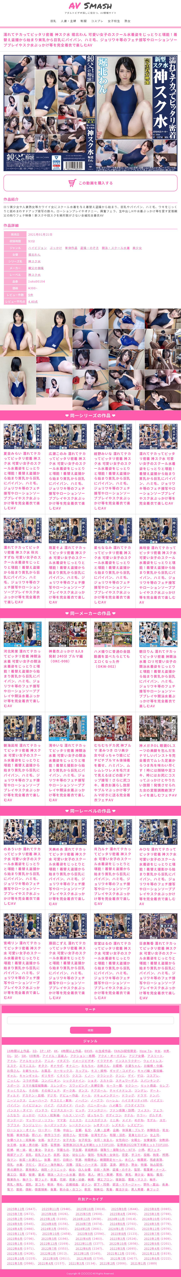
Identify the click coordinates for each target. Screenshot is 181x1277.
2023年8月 (118, 1233)
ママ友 (61, 1120)
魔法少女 (122, 1189)
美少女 (137, 248)
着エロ (11, 1174)
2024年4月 (15, 1228)
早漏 (78, 1159)
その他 (33, 1090)
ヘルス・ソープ (73, 1115)
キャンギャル (28, 1075)
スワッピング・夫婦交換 (86, 1085)
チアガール (98, 1090)
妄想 (44, 1145)
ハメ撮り (115, 1105)
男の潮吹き (14, 1169)
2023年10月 (51, 1233)
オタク (42, 1065)
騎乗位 (98, 1189)
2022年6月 (83, 1248)
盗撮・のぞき (89, 248)
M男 (166, 1051)
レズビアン (135, 1125)
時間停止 (90, 1159)
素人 (91, 1174)
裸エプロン (105, 1179)
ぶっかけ (56, 248)
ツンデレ (141, 1090)
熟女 (127, 21)
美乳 (128, 1174)
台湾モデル (99, 1135)
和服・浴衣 (117, 1135)
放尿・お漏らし (30, 1159)
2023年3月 (117, 1238)
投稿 (147, 1154)
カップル (81, 1070)
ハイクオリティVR (134, 1100)
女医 (41, 1140)
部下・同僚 (101, 1184)
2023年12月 (151, 1228)
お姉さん (103, 1065)
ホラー (141, 1115)
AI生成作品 (103, 1051)
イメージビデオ (83, 1061)
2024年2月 (82, 1228)
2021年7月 (118, 1258)
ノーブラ (97, 1100)
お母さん (13, 1070)
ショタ (92, 1080)
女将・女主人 (103, 1140)
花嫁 (63, 1179)
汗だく (30, 1164)
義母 (159, 1174)
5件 (30, 295)
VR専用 (34, 1056)
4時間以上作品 (71, 1051)
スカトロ (106, 1080)
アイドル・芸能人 (54, 1056)
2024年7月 (83, 1224)
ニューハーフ (38, 1100)
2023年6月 (15, 1238)
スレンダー (58, 1085)
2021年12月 (115, 1253)
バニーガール (96, 1105)
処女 (165, 1130)
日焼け (67, 1159)
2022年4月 (152, 1248)
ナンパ (154, 1095)
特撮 (144, 1164)
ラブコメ (13, 1125)
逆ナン (86, 1184)
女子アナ (54, 1140)
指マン (11, 1159)
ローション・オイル (21, 1130)
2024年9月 (15, 1224)
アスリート (155, 1056)
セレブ (164, 1085)
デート (154, 1090)
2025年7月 (15, 1214)
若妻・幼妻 (77, 1179)
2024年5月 (152, 1224)
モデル (151, 1120)
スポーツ (13, 1085)
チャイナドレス (120, 1090)
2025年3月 (152, 1214)
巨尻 (57, 1154)
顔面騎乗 (41, 1189)
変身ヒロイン (138, 1135)
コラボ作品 (30, 1080)
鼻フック (153, 1189)
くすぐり (63, 1075)
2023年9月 (85, 1233)
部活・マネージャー (126, 1184)
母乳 (10, 1164)
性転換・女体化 (108, 1154)
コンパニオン (50, 1080)
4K (56, 1051)
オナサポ (56, 1065)
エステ (11, 1065)
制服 (84, 21)
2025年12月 (16, 1209)
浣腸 (69, 1164)
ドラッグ (128, 1095)
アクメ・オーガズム (112, 1056)
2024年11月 (116, 1219)
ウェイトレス (152, 1061)
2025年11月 (50, 1209)
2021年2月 (107, 1263)
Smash (90, 5)
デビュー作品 (69, 1095)
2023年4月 (83, 1238)
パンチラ (41, 1110)
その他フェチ (50, 1090)
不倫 (57, 1130)
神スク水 (34, 261)
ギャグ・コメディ (122, 1070)
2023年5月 (49, 1238)
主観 (78, 1130)
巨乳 (53, 21)
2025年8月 (152, 1209)
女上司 (154, 1135)
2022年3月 (15, 1253)
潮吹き (123, 1164)
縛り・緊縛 (105, 1174)
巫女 (66, 1154)
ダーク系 (69, 1090)
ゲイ (131, 1075)
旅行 (57, 1159)
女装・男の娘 (28, 1145)
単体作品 (71, 248)
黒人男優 (137, 1189)
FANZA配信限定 (125, 1051)
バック (79, 1105)
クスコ (76, 1075)
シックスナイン (73, 1080)
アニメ (49, 1061)
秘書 (32, 1174)
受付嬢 (83, 1135)
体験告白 (153, 1130)
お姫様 (117, 1065)
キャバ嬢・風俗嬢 (150, 1070)
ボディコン (113, 1115)
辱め (60, 1184)
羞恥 (150, 1174)
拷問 (165, 1154)
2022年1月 (81, 1253)
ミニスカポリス (96, 1120)
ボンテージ (15, 1120)
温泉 (113, 1164)
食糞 (53, 1189)
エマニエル (27, 1065)
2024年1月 (116, 1228)
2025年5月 (83, 1214)
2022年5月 (117, 1248)
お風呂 (46, 1070)
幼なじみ (78, 1154)
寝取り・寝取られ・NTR (117, 1150)
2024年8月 (49, 1224)
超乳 (29, 1184)
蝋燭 (91, 1179)
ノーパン (81, 1100)
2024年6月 (117, 1224)
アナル (11, 1061)
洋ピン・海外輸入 (50, 1164)
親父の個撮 (36, 268)
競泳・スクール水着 (116, 248)
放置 (47, 1159)
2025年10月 (85, 1209)
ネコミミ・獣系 (61, 1100)
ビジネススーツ (61, 1110)
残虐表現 (156, 1159)
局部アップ (15, 1154)
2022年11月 (83, 1243)
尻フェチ (154, 1150)
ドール (86, 1095)
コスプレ (97, 21)
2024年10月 (151, 1219)
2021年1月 (138, 1263)
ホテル (129, 1115)
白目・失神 (101, 1169)
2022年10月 (118, 1243)
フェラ (157, 1110)
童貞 (41, 1174)
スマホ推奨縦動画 (34, 1085)
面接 (19, 1189)
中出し (67, 1130)
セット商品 (148, 1085)
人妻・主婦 (68, 21)
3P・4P (45, 1051)
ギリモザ (47, 1075)
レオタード (101, 1125)
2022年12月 (48, 1243)
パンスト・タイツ (19, 1110)
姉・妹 (21, 1150)
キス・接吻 (99, 1070)
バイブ (49, 1105)
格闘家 (142, 1159)
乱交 (88, 1130)
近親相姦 (72, 1184)
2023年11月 (16, 1233)
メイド (126, 1120)
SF (16, 1056)
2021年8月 (84, 1258)
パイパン (13, 1105)
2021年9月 (50, 1258)
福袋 (22, 1174)
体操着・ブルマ (133, 1130)
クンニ (120, 1075)
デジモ (52, 1095)
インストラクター (127, 1061)
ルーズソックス (55, 1125)
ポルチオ (155, 1115)
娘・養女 (35, 1150)
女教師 (164, 1140)
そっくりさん (16, 1090)
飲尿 (87, 1189)
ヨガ (162, 1120)
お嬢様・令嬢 (153, 1065)
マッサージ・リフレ (40, 1120)
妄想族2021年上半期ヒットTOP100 (88, 1145)
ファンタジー (97, 1110)
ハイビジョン (37, 248)
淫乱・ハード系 (86, 1164)
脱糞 (53, 1179)
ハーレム (112, 1100)
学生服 (77, 1150)
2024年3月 (48, 1228)
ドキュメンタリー (106, 1095)
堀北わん (34, 254)
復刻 (91, 1154)
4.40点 (33, 301)
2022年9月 (152, 1243)
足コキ (39, 1184)
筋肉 (82, 1174)
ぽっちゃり (95, 1115)
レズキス (118, 1125)
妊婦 (10, 1150)
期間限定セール (111, 1159)
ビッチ (80, 1110)
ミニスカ (75, 1120)
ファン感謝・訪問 (122, 1110)
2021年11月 (151, 1253)
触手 (153, 1179)
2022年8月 (15, 1248)
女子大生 (69, 1140)
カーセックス (63, 1070)
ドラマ (141, 1095)
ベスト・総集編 (49, 1115)
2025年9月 (119, 1209)
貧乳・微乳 (15, 1184)
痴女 (72, 1169)
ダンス (83, 1090)
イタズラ (63, 1061)
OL (9, 1056)
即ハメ (36, 1135)
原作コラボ (52, 1135)
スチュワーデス (126, 1080)
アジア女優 (136, 1056)
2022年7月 (49, 1248)
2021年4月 (46, 1263)
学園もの (63, 1150)
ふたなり (13, 1115)
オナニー (72, 1065)
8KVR (88, 1051)
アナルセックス (30, 1061)
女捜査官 (150, 1140)
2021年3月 (76, 1263)
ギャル (11, 1075)
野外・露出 (151, 1184)
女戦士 (136, 1140)
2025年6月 (49, 1214)
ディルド (13, 1095)
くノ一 (89, 1075)
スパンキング (150, 1080)
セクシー (131, 1085)
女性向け (122, 1140)
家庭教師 (91, 1150)
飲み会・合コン (70, 1189)
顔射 (29, 1189)
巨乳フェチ (42, 1154)
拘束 (156, 1154)
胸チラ (27, 1179)
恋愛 (125, 1154)
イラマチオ (104, 1061)
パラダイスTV (134, 1105)
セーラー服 (114, 1085)
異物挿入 (32, 1169)
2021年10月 (16, 1258)
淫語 (103, 1164)
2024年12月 (81, 1219)
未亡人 (129, 1159)
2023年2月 (152, 1238)
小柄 (141, 1150)
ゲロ (140, 1075)
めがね (139, 1120)
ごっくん (13, 1080)
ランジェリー (32, 1125)
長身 (165, 1184)
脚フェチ (41, 1179)
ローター (44, 1130)
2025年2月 (15, 1219)
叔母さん (69, 1135)
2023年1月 (15, 1243)
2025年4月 (117, 1214)
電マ (10, 1189)
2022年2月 (48, 1253)
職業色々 (13, 1179)
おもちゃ (87, 1065)
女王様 (11, 1145)
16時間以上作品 (18, 1051)
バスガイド (64, 1105)
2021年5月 (15, 1263)
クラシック (104, 1075)
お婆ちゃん (133, 1065)
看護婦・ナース (154, 1169)
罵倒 (119, 1174)
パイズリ (156, 1100)
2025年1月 (48, 1219)
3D (35, 1051)
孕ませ (49, 1150)
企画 (116, 1130)
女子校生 (114, 21)
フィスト (144, 1110)
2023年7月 (152, 1233)
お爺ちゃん (30, 1070)
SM (24, 1056)
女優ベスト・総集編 (21, 1140)
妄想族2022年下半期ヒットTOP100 (142, 1145)
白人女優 (84, 1169)
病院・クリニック (53, 1169)
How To (146, 1051)
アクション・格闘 (82, 1056)
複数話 (120, 1179)
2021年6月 (152, 1258)
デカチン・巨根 (33, 1095)
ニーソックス (16, 1100)
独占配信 (156, 1164)
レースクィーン (79, 1125)
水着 (19, 1164)
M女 (157, 1051)
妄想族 (55, 1145)
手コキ (136, 1154)
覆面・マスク (137, 1179)
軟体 (50, 1184)
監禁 (137, 1169)
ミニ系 (114, 1120)
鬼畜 (109, 1189)
